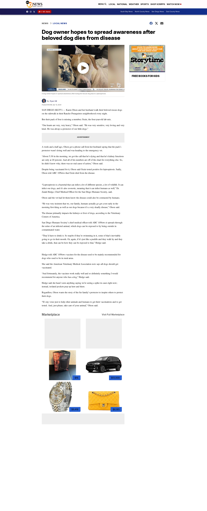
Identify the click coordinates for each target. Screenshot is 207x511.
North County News (142, 11)
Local (112, 4)
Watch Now (173, 4)
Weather (134, 4)
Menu (101, 4)
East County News (173, 11)
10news (34, 12)
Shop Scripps (157, 4)
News (45, 23)
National (122, 4)
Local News (60, 23)
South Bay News (127, 11)
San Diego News (158, 11)
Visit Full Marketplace (113, 314)
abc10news (27, 12)
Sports (145, 4)
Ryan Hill (53, 101)
